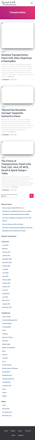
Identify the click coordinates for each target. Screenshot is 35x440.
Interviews (5, 340)
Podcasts (5, 358)
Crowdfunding (6, 327)
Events (3, 51)
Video (4, 389)
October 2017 (6, 286)
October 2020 (6, 266)
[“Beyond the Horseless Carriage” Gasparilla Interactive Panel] (17, 94)
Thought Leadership (8, 378)
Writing (4, 396)
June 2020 (5, 273)
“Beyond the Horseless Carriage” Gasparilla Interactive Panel (13, 113)
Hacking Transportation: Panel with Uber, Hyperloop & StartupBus (16, 58)
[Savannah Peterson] (9, 3)
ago (13, 79)
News (3, 351)
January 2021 (6, 255)
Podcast (4, 354)
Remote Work (6, 372)
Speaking (20, 435)
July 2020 (5, 269)
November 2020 (7, 262)
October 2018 (6, 283)
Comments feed (7, 412)
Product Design (6, 365)
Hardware (5, 334)
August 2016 (6, 293)
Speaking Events (7, 375)
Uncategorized (6, 385)
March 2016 (5, 300)
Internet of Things (7, 337)
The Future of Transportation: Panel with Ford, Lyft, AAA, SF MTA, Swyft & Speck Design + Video (16, 167)
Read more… (11, 76)
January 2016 (6, 304)
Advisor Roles (6, 316)
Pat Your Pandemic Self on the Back (12, 224)
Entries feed (5, 408)
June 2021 (5, 245)
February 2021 (6, 252)
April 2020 (5, 276)
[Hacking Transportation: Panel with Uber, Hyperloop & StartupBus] (17, 35)
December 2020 (6, 259)
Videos (4, 392)
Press (4, 361)
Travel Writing (6, 382)
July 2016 (5, 297)
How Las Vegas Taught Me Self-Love (12, 208)
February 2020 (6, 280)
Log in (4, 405)
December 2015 (6, 307)
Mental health (6, 344)
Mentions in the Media (8, 347)
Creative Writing (7, 323)
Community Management (9, 320)
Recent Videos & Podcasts (10, 368)
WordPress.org (6, 415)
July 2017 (5, 290)
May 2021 (5, 248)
